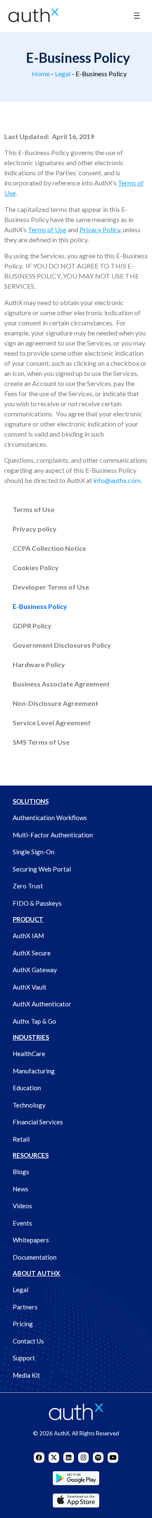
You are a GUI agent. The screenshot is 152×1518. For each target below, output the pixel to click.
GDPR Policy (32, 626)
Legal (63, 74)
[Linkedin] (68, 1457)
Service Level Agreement (52, 723)
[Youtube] (113, 1457)
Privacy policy (35, 529)
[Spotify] (98, 1457)
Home (41, 74)
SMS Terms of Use (41, 742)
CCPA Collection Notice (49, 548)
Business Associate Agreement (61, 684)
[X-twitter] (54, 1457)
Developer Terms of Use (51, 587)
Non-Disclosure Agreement (55, 703)
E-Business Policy (40, 606)
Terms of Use (33, 509)
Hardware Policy (39, 664)
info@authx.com (117, 480)
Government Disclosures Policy (62, 645)
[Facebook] (39, 1457)
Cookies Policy (36, 567)
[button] (137, 16)
